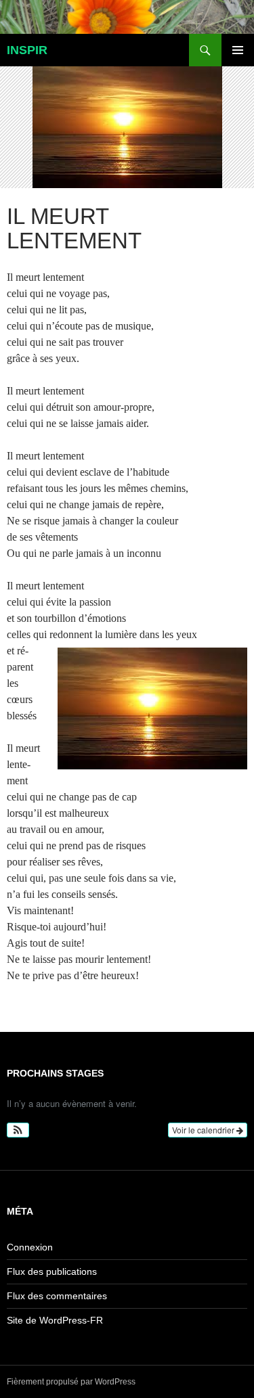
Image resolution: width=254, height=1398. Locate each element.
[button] (17, 1130)
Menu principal (237, 50)
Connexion (30, 1247)
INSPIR (27, 50)
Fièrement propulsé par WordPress (71, 1381)
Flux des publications (52, 1271)
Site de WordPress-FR (55, 1320)
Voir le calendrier (204, 1129)
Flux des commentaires (57, 1295)
